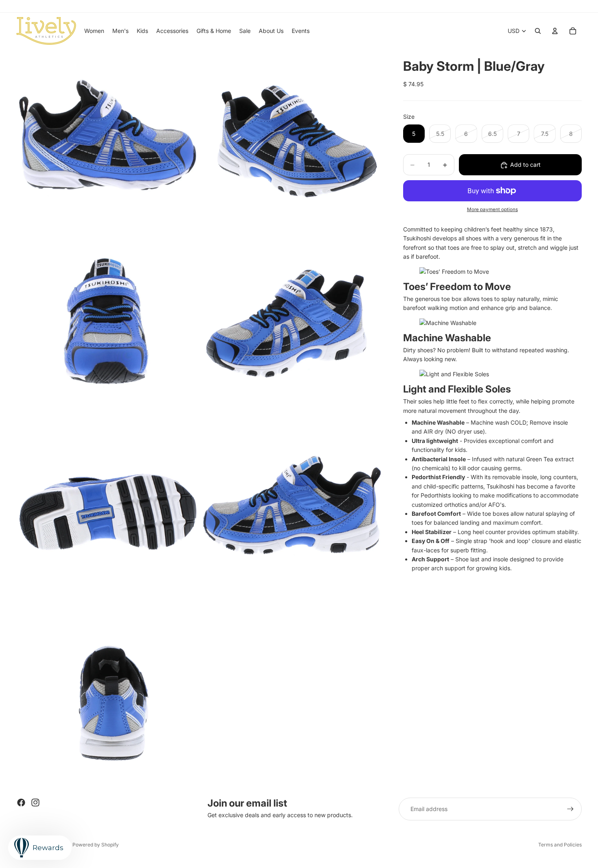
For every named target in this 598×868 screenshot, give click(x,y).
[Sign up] (570, 809)
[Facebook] (21, 802)
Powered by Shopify (95, 845)
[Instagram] (35, 802)
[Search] (538, 31)
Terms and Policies (560, 845)
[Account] (555, 31)
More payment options (492, 209)
